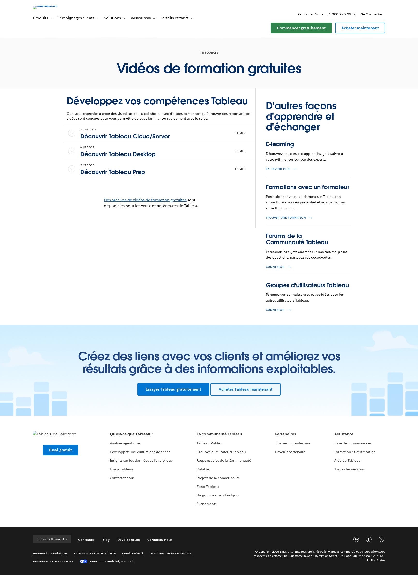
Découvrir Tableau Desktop (118, 154)
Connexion (275, 267)
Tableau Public (209, 443)
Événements (206, 504)
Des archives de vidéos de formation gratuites (145, 199)
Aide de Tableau (347, 460)
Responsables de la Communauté (224, 460)
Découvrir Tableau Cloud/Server (125, 136)
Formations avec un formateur (307, 187)
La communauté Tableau (219, 434)
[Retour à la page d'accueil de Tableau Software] (53, 5)
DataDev (203, 469)
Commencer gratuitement (301, 27)
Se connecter (371, 14)
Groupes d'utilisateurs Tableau (307, 285)
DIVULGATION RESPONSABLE (171, 553)
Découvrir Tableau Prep (112, 172)
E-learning (280, 144)
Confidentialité (132, 553)
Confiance (86, 540)
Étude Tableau (121, 469)
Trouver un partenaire (292, 443)
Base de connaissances (352, 443)
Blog (106, 540)
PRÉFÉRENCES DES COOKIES (53, 561)
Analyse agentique (125, 443)
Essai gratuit (60, 450)
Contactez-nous (310, 14)
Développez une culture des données (140, 452)
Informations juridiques (50, 553)
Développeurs (128, 540)
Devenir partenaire (290, 452)
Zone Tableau (208, 486)
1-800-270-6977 (342, 14)
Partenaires (285, 434)
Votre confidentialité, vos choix (112, 561)
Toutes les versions (349, 469)
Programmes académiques (218, 495)
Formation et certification (355, 452)
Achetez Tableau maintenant (245, 389)
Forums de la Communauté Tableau (297, 239)
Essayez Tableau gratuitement (173, 389)
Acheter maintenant (360, 27)
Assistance (343, 434)
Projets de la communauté (218, 478)
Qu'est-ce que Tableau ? (131, 434)
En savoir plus (278, 169)
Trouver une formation (286, 218)
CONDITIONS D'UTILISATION (95, 553)
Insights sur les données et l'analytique (141, 460)
